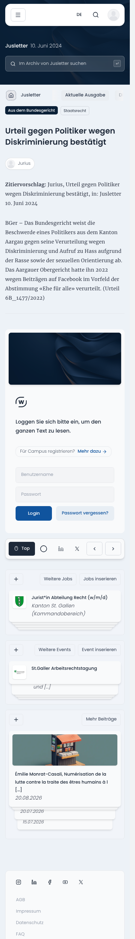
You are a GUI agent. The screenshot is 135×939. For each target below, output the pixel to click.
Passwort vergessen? (85, 513)
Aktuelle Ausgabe (85, 95)
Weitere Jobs (58, 579)
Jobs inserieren (100, 579)
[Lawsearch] (117, 63)
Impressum (28, 911)
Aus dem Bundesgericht (31, 110)
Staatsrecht (75, 110)
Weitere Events (55, 650)
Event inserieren (99, 650)
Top (25, 549)
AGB (20, 900)
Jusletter (30, 95)
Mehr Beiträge (101, 719)
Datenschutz (30, 923)
